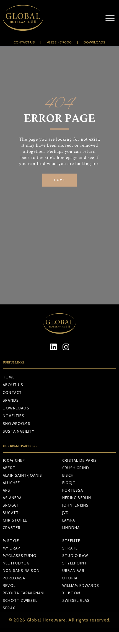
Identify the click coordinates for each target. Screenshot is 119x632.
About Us (13, 385)
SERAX (9, 608)
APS (7, 490)
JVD (65, 512)
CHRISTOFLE (15, 520)
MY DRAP (11, 548)
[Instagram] (66, 347)
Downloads (94, 42)
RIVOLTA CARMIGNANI (24, 593)
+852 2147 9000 (59, 42)
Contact (12, 392)
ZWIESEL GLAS (76, 600)
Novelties (13, 416)
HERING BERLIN (76, 498)
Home (9, 377)
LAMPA (68, 520)
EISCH (68, 475)
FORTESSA (72, 490)
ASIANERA (12, 498)
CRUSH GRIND (75, 468)
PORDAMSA (14, 578)
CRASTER (11, 527)
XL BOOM (71, 593)
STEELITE (71, 540)
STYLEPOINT (74, 563)
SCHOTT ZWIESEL (20, 600)
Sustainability (18, 431)
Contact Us (24, 42)
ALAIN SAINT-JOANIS (22, 475)
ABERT (9, 468)
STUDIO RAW (75, 555)
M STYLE (11, 540)
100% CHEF (14, 460)
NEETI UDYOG (16, 563)
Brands (11, 400)
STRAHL (69, 548)
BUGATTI (11, 512)
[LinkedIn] (53, 347)
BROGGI (10, 505)
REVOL (9, 585)
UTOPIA (69, 578)
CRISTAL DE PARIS (79, 460)
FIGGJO (69, 483)
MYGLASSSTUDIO (20, 555)
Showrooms (16, 423)
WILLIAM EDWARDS (80, 585)
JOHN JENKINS (75, 505)
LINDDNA (71, 527)
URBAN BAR (73, 570)
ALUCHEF (11, 483)
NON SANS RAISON (21, 570)
